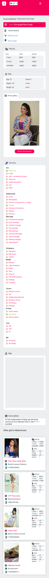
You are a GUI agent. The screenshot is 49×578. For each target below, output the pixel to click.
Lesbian (11, 257)
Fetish (11, 188)
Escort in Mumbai (9, 19)
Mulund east (13, 36)
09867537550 (13, 502)
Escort (11, 197)
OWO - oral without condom (18, 176)
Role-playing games (15, 277)
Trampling (12, 282)
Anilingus (12, 306)
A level (11, 173)
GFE (10, 294)
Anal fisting (12, 314)
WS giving (12, 340)
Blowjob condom (14, 291)
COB (10, 329)
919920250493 (13, 537)
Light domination (14, 265)
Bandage (12, 280)
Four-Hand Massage (15, 234)
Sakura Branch (13, 242)
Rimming (11, 214)
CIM (10, 326)
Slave (10, 271)
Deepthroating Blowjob (16, 297)
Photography (13, 199)
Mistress (11, 262)
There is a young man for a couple (20, 202)
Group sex (12, 179)
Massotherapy (13, 231)
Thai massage (13, 228)
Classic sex (12, 171)
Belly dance (12, 254)
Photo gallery (12, 96)
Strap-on (11, 274)
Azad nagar (12, 41)
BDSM (11, 268)
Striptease (12, 251)
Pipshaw (11, 211)
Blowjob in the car (14, 300)
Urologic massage (15, 225)
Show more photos (24, 151)
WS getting (12, 343)
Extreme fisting (13, 317)
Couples (11, 205)
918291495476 (13, 31)
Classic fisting (13, 311)
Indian (28, 83)
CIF (10, 332)
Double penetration (15, 182)
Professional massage (16, 219)
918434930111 (13, 572)
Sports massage (14, 236)
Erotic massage (14, 222)
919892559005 (13, 468)
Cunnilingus (12, 303)
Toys (10, 185)
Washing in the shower (16, 208)
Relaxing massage (15, 239)
